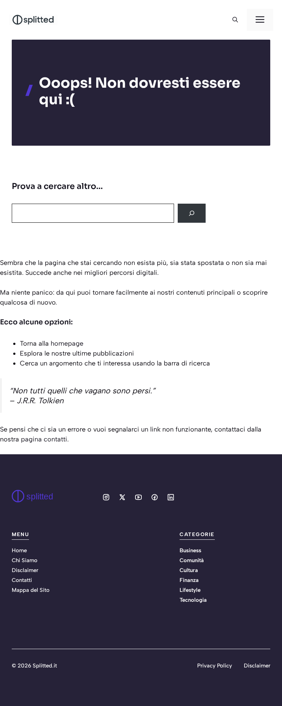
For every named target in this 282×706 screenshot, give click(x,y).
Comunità (192, 560)
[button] (235, 20)
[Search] (192, 213)
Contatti (22, 580)
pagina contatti (44, 439)
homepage (67, 343)
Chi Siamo (24, 560)
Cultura (189, 570)
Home (19, 550)
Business (190, 550)
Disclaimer (25, 570)
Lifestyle (190, 590)
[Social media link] (106, 497)
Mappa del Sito (31, 590)
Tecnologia (193, 600)
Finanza (189, 580)
